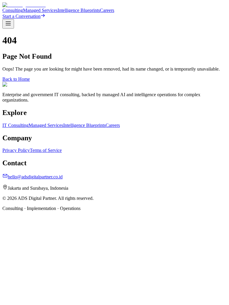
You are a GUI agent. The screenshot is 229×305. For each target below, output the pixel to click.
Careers (107, 10)
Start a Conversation (21, 16)
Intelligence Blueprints (79, 10)
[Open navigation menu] (8, 24)
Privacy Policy (16, 150)
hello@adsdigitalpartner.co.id (35, 176)
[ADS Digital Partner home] (24, 4)
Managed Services (40, 10)
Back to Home (16, 79)
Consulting (12, 10)
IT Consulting (15, 125)
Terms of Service (46, 150)
